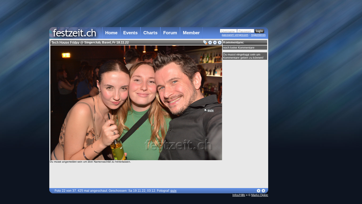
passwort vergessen (235, 34)
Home (111, 32)
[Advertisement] (291, 107)
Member (191, 32)
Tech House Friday (65, 42)
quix (211, 110)
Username (228, 31)
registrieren (258, 34)
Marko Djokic (259, 195)
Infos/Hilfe (238, 195)
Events (130, 32)
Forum (170, 32)
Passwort (245, 31)
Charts (150, 32)
